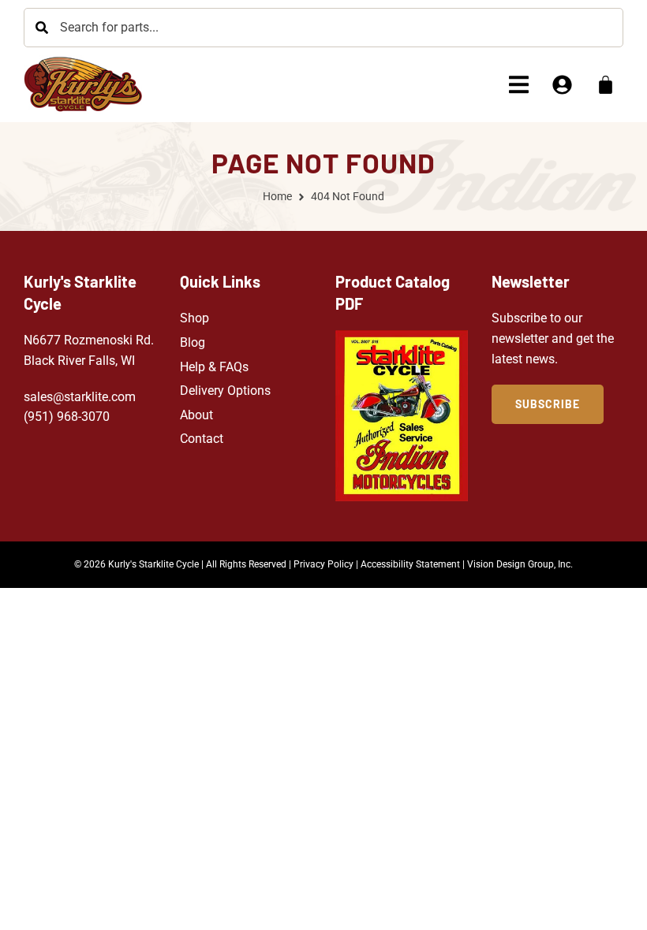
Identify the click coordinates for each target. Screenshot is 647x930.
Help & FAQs (214, 366)
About (196, 414)
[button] (519, 84)
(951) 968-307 (63, 416)
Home (277, 196)
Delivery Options (225, 390)
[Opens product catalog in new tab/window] (401, 415)
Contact (201, 438)
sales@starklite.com (80, 396)
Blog (192, 342)
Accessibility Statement (410, 564)
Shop (194, 318)
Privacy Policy (323, 564)
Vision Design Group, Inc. (520, 564)
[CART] (605, 84)
